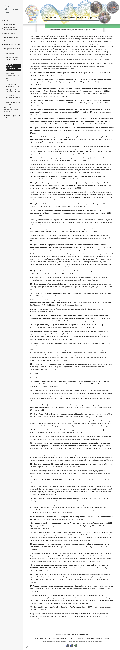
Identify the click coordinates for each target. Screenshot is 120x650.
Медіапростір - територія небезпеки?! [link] (13, 85)
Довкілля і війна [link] (9, 33)
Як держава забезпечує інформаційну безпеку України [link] (13, 67)
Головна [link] (7, 20)
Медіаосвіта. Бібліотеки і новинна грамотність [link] (13, 97)
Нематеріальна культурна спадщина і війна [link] (12, 116)
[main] (72, 16)
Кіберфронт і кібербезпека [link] (10, 80)
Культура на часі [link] (9, 24)
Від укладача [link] (10, 54)
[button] (118, 2)
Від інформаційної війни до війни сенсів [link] (12, 49)
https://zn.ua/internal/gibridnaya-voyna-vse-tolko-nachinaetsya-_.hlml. (86, 185)
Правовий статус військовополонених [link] (11, 28)
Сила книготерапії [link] (10, 41)
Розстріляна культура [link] (11, 37)
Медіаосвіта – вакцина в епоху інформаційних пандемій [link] (12, 109)
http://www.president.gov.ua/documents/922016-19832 (86, 93)
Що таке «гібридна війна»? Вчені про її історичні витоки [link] (12, 59)
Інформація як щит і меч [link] (12, 44)
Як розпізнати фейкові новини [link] (13, 103)
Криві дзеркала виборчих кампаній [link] (12, 74)
